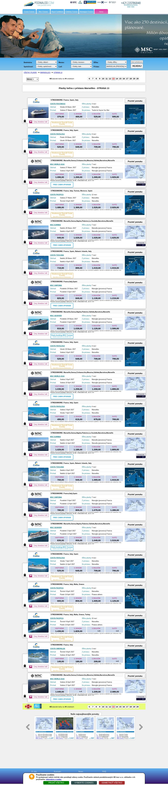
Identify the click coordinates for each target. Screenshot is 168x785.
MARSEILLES (45, 72)
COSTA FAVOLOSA (57, 134)
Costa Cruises (29, 12)
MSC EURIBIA (55, 225)
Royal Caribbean (57, 12)
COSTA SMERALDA (57, 649)
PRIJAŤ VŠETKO (56, 783)
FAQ (104, 771)
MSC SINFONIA (56, 285)
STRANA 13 (58, 72)
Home (101, 12)
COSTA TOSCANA (57, 255)
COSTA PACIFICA (56, 195)
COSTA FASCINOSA (57, 104)
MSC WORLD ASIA (57, 164)
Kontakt (57, 771)
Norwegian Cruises (86, 12)
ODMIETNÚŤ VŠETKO (112, 783)
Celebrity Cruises (71, 12)
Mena (29, 79)
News (80, 771)
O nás (34, 771)
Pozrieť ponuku (135, 101)
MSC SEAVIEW (56, 316)
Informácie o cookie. (54, 779)
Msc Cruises (43, 12)
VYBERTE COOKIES (84, 783)
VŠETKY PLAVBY (30, 72)
